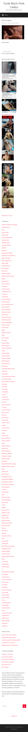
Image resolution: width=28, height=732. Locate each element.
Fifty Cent (4, 371)
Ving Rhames (5, 615)
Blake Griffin (5, 263)
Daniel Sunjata (6, 302)
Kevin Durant (5, 412)
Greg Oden (5, 374)
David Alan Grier (6, 312)
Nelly (3, 469)
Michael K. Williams (7, 453)
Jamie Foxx (5, 397)
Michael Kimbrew (6, 456)
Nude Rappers (6, 487)
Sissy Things (5, 667)
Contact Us (14, 716)
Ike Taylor (4, 386)
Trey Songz (5, 592)
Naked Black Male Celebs (9, 464)
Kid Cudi (4, 415)
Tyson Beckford (6, 602)
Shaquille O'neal (6, 548)
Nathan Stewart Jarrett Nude (10, 645)
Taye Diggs (5, 574)
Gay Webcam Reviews (8, 659)
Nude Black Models (7, 482)
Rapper (4, 507)
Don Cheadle (5, 338)
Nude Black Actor (7, 476)
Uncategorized (6, 608)
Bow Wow (4, 271)
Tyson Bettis (5, 605)
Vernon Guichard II (7, 613)
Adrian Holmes (6, 227)
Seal (3, 538)
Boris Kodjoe (5, 268)
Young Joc (5, 626)
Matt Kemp (5, 448)
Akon (3, 230)
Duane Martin (5, 353)
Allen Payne (5, 235)
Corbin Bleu (5, 296)
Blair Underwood (6, 260)
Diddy (3, 330)
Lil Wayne (4, 430)
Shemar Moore (6, 554)
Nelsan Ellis (5, 471)
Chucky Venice (6, 289)
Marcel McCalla (6, 438)
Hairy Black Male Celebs (8, 376)
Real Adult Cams (6, 664)
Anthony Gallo (6, 242)
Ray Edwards (5, 510)
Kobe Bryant (5, 417)
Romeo (4, 528)
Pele (3, 494)
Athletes (4, 248)
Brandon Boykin (6, 273)
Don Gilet (4, 340)
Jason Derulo (5, 399)
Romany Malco (6, 525)
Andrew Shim (5, 240)
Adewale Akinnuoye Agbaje (9, 224)
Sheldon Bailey (6, 551)
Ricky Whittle (5, 518)
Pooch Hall (5, 502)
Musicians (4, 461)
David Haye (5, 314)
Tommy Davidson (6, 590)
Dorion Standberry (7, 348)
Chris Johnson (6, 284)
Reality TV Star (6, 512)
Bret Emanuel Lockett (8, 276)
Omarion (4, 489)
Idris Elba (4, 384)
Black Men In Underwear (8, 255)
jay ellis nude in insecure (8, 642)
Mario (3, 443)
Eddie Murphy (6, 361)
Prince (3, 505)
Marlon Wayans (6, 446)
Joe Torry (4, 407)
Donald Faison (6, 343)
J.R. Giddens (5, 392)
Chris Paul (4, 286)
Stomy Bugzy (5, 566)
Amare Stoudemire (7, 237)
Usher (3, 610)
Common (4, 294)
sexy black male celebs (8, 546)
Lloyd (3, 433)
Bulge (3, 278)
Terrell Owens (5, 577)
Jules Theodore (6, 410)
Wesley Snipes (6, 620)
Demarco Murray (6, 317)
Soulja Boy (5, 561)
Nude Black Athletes (7, 479)
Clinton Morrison (6, 291)
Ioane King (5, 389)
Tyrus (3, 600)
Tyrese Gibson (6, 597)
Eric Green (4, 366)
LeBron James (6, 422)
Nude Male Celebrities (8, 662)
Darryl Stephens (6, 309)
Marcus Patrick (6, 440)
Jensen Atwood (6, 404)
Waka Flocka (5, 618)
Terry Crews (5, 582)
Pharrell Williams (6, 500)
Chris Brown (5, 281)
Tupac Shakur (5, 595)
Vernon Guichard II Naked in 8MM (11, 640)
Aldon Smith (5, 232)
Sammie (4, 533)
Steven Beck (5, 564)
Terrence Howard (6, 579)
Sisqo (3, 559)
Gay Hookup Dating (7, 657)
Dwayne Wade (6, 356)
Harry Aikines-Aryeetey (8, 381)
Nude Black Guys (6, 114)
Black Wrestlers (6, 258)
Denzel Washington (7, 322)
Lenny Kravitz (5, 428)
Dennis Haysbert (6, 320)
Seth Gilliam (5, 543)
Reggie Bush (5, 515)
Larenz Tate (5, 420)
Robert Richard (6, 520)
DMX (3, 335)
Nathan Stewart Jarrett (8, 466)
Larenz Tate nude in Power (9, 635)
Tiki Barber (5, 587)
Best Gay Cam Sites (7, 654)
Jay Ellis (4, 402)
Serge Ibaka (5, 541)
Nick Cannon (5, 474)
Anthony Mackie (6, 245)
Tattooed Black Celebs (8, 572)
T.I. (2, 569)
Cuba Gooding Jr (6, 299)
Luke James (5, 435)
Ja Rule (4, 394)
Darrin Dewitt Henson (7, 304)
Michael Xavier (6, 458)
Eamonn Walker (6, 358)
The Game (4, 584)
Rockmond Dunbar (7, 523)
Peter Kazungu (6, 497)
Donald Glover (6, 345)
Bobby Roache (6, 266)
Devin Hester (5, 327)
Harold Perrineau (6, 379)
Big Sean (4, 250)
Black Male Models (7, 253)
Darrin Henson (6, 307)
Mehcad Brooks (6, 451)
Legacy (4, 425)
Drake (3, 350)
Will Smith (4, 623)
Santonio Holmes (6, 536)
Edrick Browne (6, 363)
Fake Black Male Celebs (8, 368)
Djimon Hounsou (6, 332)
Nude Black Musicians (8, 484)
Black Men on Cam (7, 215)
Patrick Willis (5, 492)
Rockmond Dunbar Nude (9, 637)
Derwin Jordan (6, 325)
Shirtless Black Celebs (8, 556)
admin (17, 23)
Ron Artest (5, 530)
